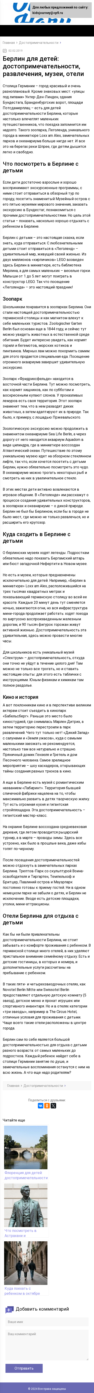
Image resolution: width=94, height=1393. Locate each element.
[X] (53, 1105)
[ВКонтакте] (40, 1105)
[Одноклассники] (47, 1105)
